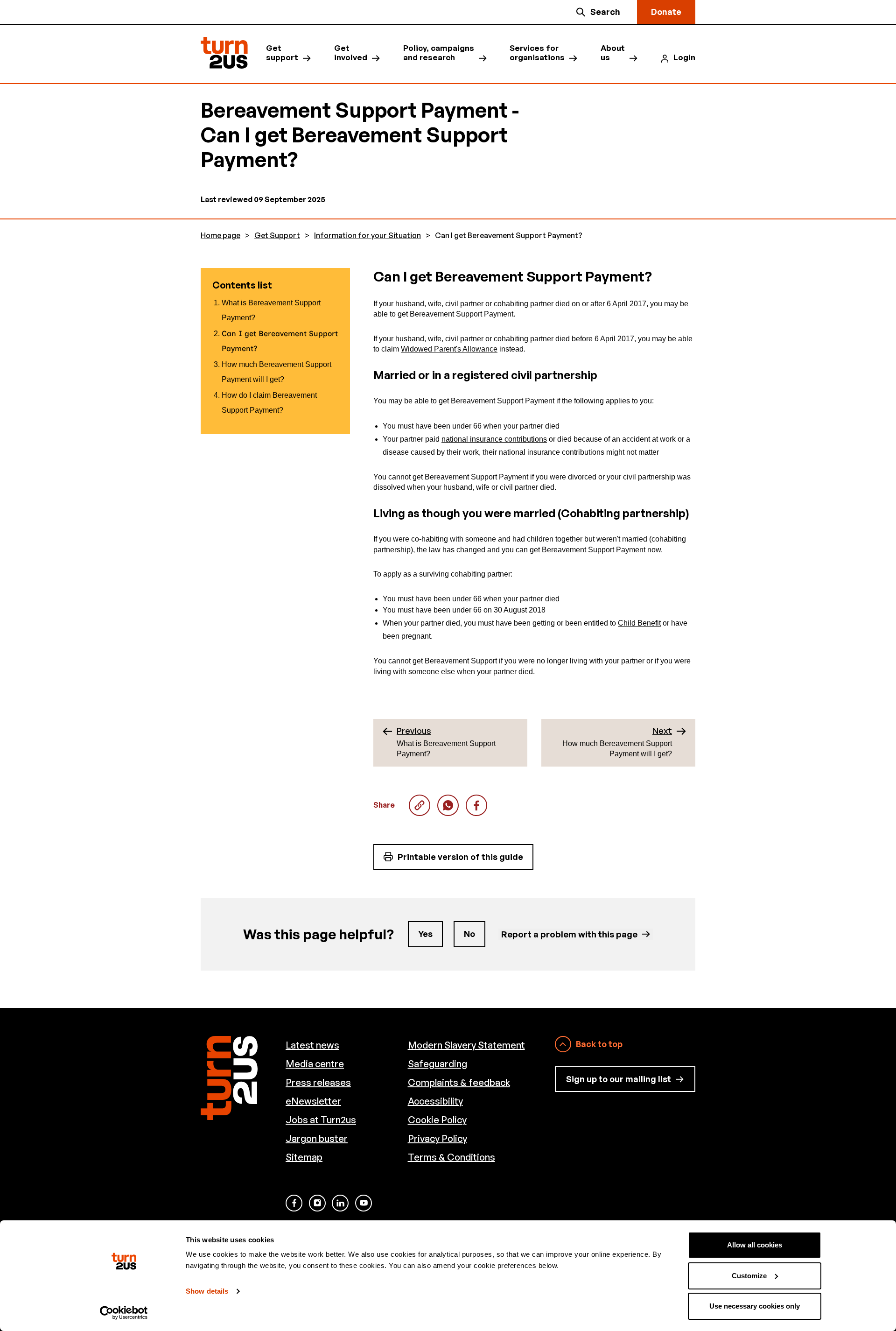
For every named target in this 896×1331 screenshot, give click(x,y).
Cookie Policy (437, 1120)
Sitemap (304, 1157)
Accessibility (435, 1101)
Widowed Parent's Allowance (449, 349)
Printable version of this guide (460, 857)
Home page (220, 235)
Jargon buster (317, 1138)
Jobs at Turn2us (321, 1120)
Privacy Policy (437, 1138)
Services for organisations (537, 52)
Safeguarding (437, 1064)
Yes (425, 934)
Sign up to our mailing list (618, 1079)
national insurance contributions (494, 439)
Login (684, 57)
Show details (207, 1291)
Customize (749, 1276)
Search (605, 12)
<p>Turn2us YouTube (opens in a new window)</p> (363, 1203)
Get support (282, 52)
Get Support (277, 235)
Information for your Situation (367, 235)
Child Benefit (639, 623)
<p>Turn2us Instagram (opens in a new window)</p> (317, 1203)
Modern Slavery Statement (466, 1045)
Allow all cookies (754, 1245)
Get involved (350, 52)
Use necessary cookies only (754, 1306)
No (469, 934)
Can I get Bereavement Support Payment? (448, 805)
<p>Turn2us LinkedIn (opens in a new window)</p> (340, 1203)
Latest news (312, 1045)
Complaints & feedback (459, 1082)
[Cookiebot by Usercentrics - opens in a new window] (124, 1313)
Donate (666, 12)
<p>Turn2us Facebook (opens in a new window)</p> (294, 1203)
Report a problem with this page (569, 934)
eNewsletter (313, 1101)
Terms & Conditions (451, 1157)
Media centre (315, 1064)
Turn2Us (224, 53)
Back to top (599, 1044)
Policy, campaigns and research (438, 52)
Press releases (318, 1082)
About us (613, 52)
